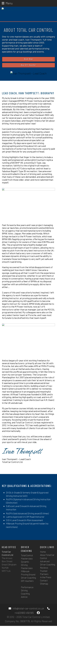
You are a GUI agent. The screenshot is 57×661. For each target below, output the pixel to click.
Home (43, 551)
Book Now (28, 59)
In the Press (45, 577)
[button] (7, 3)
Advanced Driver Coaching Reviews (47, 564)
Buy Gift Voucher (28, 65)
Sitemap (44, 583)
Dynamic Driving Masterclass (27, 564)
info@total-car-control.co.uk (28, 608)
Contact (44, 580)
